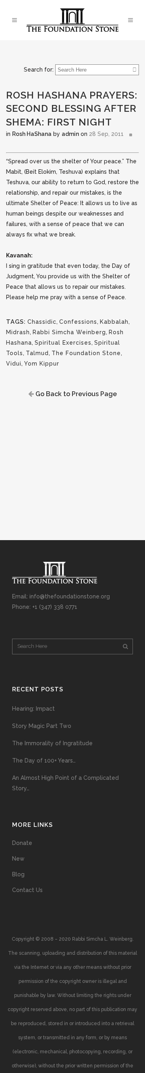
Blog (18, 874)
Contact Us (27, 890)
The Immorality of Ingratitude (52, 743)
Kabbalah (114, 322)
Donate (22, 843)
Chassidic (41, 322)
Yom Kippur (41, 363)
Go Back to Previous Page (75, 394)
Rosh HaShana (32, 134)
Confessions (78, 322)
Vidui (13, 363)
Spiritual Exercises (63, 342)
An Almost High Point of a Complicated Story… (65, 783)
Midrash (18, 332)
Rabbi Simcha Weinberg (69, 332)
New (18, 858)
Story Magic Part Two (41, 726)
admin (70, 134)
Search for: (39, 69)
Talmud (37, 353)
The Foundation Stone (86, 353)
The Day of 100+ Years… (44, 760)
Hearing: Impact (33, 708)
